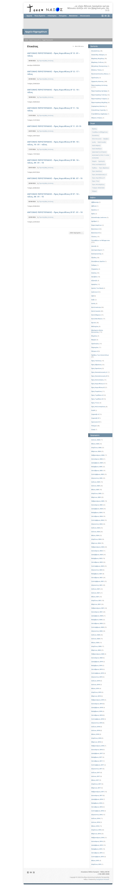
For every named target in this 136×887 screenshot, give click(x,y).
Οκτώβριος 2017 (97, 761)
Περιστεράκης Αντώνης (46, 60)
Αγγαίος (94, 210)
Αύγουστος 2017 (96, 769)
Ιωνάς (94, 142)
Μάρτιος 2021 (96, 604)
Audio (81, 61)
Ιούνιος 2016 (95, 822)
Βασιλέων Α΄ (95, 229)
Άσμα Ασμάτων (96, 225)
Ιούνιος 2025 (95, 486)
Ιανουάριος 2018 (97, 749)
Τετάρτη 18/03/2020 (98, 188)
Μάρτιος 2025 (96, 497)
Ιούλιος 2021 (95, 589)
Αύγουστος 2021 (96, 585)
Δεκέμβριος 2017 (97, 753)
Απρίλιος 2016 (96, 830)
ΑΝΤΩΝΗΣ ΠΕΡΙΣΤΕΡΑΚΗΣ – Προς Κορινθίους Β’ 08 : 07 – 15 (55, 178)
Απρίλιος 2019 (96, 692)
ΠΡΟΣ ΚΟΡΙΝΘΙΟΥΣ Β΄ (98, 164)
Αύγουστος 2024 (96, 524)
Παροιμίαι (94, 347)
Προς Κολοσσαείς (97, 380)
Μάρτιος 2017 (96, 788)
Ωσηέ (93, 429)
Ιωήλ (93, 300)
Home (26, 40)
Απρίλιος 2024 (96, 539)
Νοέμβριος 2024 (96, 512)
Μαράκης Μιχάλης (97, 58)
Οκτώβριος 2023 (97, 562)
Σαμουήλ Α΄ (95, 414)
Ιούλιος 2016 (95, 818)
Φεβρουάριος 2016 (97, 837)
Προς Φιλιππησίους (98, 184)
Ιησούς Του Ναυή (97, 288)
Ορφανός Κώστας (97, 81)
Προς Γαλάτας (96, 361)
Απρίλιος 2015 (96, 864)
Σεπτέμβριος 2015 (97, 856)
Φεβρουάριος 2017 (97, 792)
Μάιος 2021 (95, 597)
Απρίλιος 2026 (96, 447)
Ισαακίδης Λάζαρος (98, 55)
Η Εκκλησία (52, 16)
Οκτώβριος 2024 (97, 516)
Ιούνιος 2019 (95, 684)
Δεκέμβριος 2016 (97, 799)
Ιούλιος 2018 (95, 726)
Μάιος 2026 (95, 444)
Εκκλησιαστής (96, 254)
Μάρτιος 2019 (96, 696)
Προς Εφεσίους (97, 171)
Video (78, 61)
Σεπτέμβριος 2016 (97, 811)
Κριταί (93, 322)
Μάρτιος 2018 (96, 742)
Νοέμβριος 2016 (96, 803)
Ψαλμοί (94, 191)
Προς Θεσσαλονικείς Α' (99, 372)
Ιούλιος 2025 (95, 482)
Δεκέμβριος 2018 (97, 707)
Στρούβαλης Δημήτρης (99, 114)
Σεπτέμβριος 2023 (97, 566)
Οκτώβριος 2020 (97, 623)
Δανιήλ (93, 246)
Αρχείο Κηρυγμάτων (35, 40)
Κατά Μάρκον (96, 145)
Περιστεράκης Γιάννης (99, 95)
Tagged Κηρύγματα (47, 40)
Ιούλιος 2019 (95, 681)
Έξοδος (94, 129)
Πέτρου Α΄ (94, 351)
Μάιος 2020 (95, 642)
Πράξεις (94, 168)
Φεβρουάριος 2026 (97, 455)
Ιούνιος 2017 (95, 776)
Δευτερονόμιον (96, 250)
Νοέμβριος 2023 (96, 558)
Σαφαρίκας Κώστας (98, 106)
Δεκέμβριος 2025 (97, 463)
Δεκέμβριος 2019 (97, 661)
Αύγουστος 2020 (96, 631)
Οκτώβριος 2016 (97, 807)
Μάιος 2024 (95, 535)
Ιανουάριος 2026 (97, 459)
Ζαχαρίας (94, 269)
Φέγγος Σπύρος (96, 118)
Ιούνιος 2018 (95, 730)
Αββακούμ (94, 202)
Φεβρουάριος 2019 (97, 700)
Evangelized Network (102, 879)
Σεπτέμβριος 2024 (97, 520)
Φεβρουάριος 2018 (97, 746)
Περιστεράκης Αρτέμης (99, 91)
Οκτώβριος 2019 (97, 669)
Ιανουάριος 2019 (97, 704)
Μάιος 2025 (95, 489)
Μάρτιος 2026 (96, 451)
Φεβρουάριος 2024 (97, 547)
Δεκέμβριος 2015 (97, 845)
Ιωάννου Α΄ (94, 292)
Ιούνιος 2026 (95, 440)
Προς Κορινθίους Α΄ (97, 384)
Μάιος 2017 (95, 780)
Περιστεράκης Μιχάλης (99, 102)
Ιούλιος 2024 (95, 528)
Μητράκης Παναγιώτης (99, 66)
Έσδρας (94, 265)
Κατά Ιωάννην (96, 307)
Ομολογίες (95, 77)
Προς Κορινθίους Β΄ (97, 387)
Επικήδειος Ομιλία (98, 261)
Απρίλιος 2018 (96, 738)
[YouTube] (105, 16)
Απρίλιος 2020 (96, 646)
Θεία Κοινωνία (96, 139)
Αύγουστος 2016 (96, 814)
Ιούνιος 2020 (95, 639)
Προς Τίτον (95, 181)
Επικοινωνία (85, 16)
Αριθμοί (94, 221)
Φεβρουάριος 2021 (97, 608)
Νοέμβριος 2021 (96, 574)
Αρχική (29, 16)
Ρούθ (93, 410)
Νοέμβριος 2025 (96, 466)
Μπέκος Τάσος (96, 70)
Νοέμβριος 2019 (96, 665)
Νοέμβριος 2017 (96, 757)
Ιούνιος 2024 (95, 531)
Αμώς (93, 214)
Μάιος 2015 (95, 860)
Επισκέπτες (95, 51)
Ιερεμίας (94, 284)
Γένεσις (94, 236)
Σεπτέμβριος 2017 (97, 765)
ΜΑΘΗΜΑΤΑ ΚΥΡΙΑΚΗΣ (99, 152)
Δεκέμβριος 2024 (97, 509)
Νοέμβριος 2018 (96, 711)
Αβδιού (93, 206)
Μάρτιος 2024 (96, 543)
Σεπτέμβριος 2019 (97, 673)
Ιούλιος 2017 (95, 772)
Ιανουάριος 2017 (97, 795)
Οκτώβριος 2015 (97, 853)
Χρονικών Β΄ (95, 422)
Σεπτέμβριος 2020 (97, 627)
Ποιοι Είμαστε (40, 16)
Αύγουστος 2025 (96, 478)
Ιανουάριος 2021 (97, 612)
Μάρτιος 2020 (96, 650)
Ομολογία (101, 161)
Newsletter (73, 16)
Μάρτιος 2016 (96, 834)
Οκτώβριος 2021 (97, 577)
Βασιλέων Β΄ (95, 233)
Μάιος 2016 (95, 826)
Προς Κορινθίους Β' (98, 178)
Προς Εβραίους (104, 168)
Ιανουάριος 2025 (97, 505)
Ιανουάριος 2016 (97, 841)
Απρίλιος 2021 (96, 600)
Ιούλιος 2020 (95, 635)
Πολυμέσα (63, 16)
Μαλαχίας (94, 326)
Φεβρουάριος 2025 (97, 501)
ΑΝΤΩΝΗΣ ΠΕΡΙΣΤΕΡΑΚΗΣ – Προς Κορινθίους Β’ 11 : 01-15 (54, 126)
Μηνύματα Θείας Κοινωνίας (97, 331)
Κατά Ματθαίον (97, 149)
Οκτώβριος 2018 (97, 715)
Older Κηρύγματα (76, 233)
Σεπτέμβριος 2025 (97, 474)
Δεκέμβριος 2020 (97, 616)
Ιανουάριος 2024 (97, 551)
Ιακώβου (106, 139)
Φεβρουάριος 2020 (97, 654)
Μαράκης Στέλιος (97, 62)
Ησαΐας (93, 273)
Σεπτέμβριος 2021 (97, 581)
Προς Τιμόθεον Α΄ (97, 395)
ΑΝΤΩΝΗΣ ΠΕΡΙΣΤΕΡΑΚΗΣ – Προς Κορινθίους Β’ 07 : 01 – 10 (55, 212)
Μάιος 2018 (95, 734)
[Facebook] (103, 16)
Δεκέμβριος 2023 (97, 554)
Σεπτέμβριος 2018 (97, 719)
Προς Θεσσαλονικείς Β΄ (99, 376)
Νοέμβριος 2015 (96, 849)
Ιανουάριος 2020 (97, 658)
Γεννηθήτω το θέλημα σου (100, 240)
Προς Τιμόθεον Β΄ (97, 399)
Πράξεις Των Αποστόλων (100, 355)
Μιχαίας (94, 336)
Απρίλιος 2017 (96, 784)
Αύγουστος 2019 (96, 677)
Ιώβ (92, 296)
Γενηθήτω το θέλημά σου (100, 132)
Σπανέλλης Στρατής (98, 110)
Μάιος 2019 (95, 688)
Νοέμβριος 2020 (96, 619)
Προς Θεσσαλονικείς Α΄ (99, 174)
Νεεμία (94, 161)
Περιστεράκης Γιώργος (99, 98)
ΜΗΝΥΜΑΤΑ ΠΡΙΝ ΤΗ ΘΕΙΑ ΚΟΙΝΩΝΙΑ (100, 156)
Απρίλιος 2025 (96, 493)
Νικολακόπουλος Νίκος (99, 74)
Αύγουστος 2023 (96, 570)
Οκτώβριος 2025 (97, 470)
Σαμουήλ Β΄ (95, 418)
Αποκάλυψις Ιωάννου (98, 217)
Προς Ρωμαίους (96, 391)
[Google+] (108, 16)
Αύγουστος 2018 (96, 723)
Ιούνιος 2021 (95, 593)
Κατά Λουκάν (102, 142)
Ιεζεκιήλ (94, 280)
